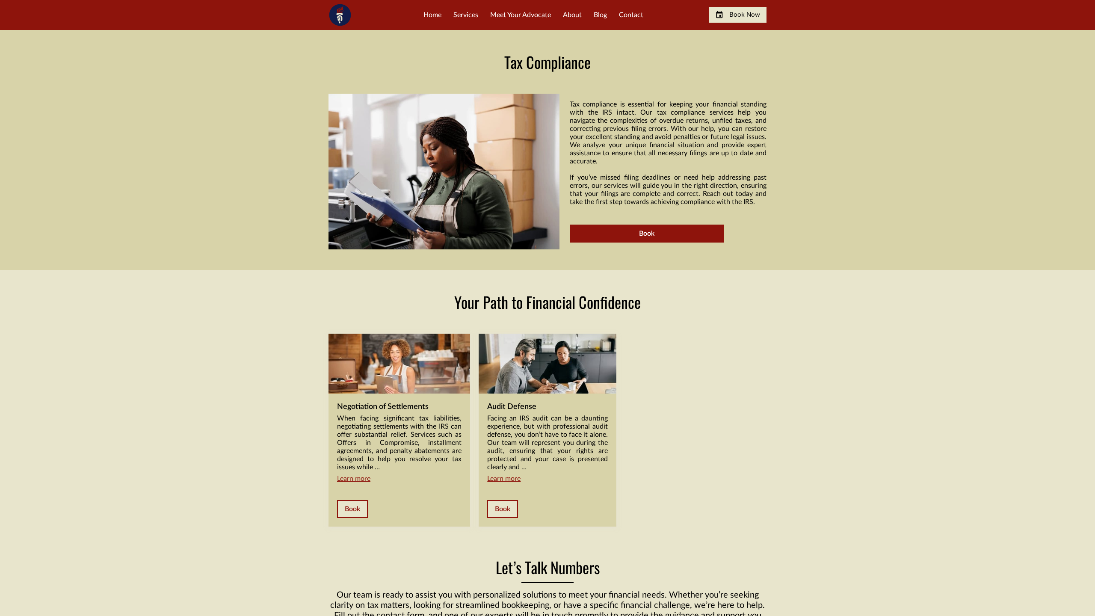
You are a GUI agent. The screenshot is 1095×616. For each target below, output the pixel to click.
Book (646, 233)
